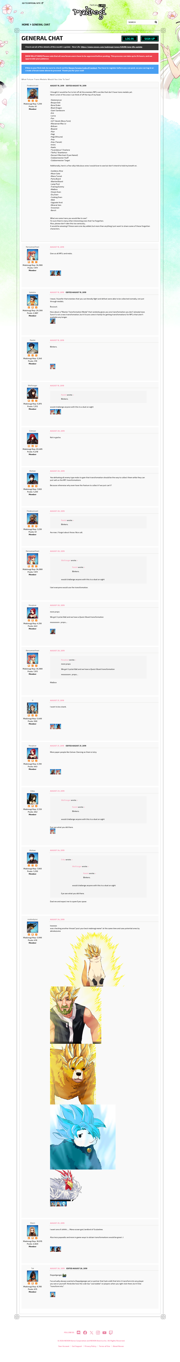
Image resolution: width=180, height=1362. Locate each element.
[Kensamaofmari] (32, 254)
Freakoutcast (32, 85)
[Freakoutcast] (32, 93)
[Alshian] (32, 478)
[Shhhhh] (29, 262)
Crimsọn (32, 431)
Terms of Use (104, 1346)
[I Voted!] (29, 100)
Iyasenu (32, 292)
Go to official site (31, 3)
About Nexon (118, 1346)
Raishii (32, 340)
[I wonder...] (36, 355)
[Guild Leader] (29, 446)
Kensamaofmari (32, 247)
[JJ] (32, 708)
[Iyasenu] (32, 299)
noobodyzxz (33, 919)
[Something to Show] (29, 307)
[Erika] (32, 798)
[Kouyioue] (32, 612)
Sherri (32, 1223)
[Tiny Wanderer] (36, 100)
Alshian (32, 471)
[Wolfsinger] (32, 393)
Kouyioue (32, 605)
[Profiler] (36, 486)
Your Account (63, 1346)
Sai (32, 1268)
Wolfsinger (32, 385)
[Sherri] (58, 1203)
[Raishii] (32, 347)
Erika (33, 791)
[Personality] (33, 100)
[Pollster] (36, 262)
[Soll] (64, 1203)
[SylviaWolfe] (58, 411)
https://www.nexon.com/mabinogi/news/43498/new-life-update (111, 47)
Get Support (77, 1346)
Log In (129, 38)
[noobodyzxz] (32, 927)
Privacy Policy (90, 1346)
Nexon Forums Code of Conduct (83, 68)
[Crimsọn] (32, 438)
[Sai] (58, 273)
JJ (32, 700)
